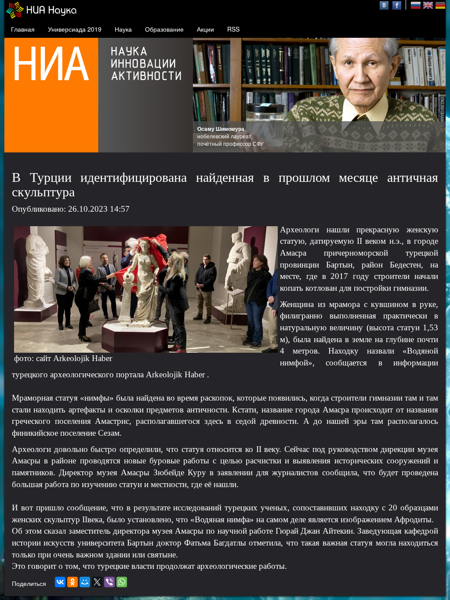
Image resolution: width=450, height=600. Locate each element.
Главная (23, 29)
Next (434, 95)
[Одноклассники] (72, 582)
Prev (204, 95)
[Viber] (109, 582)
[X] (97, 582)
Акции (205, 29)
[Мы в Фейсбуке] (396, 4)
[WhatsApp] (121, 582)
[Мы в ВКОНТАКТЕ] (385, 4)
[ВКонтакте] (60, 582)
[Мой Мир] (85, 582)
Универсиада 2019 (75, 29)
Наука (123, 29)
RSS (233, 29)
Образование (164, 29)
